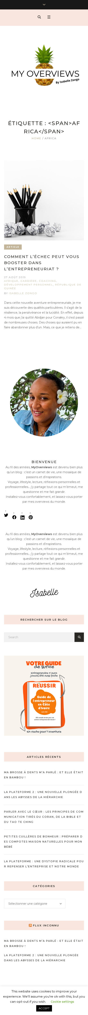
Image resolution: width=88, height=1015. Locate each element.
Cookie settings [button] (62, 1002)
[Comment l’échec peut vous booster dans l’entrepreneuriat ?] (44, 200)
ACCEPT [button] (44, 1008)
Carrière (28, 280)
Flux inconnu (46, 925)
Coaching (47, 280)
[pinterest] (31, 517)
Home (36, 138)
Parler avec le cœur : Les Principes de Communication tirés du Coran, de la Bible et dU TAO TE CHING (44, 816)
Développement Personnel (28, 284)
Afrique (11, 280)
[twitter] (6, 515)
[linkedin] (22, 517)
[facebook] (14, 517)
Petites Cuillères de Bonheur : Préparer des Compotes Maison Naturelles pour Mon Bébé (43, 841)
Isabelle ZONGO (23, 293)
